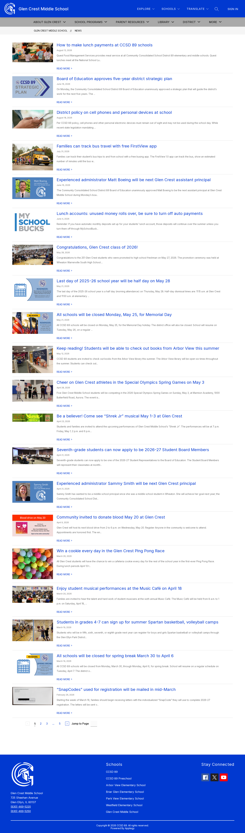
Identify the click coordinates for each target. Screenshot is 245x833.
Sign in (233, 9)
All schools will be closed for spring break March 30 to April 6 (115, 655)
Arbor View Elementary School (126, 785)
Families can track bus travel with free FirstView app (107, 146)
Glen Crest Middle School (50, 30)
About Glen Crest (47, 22)
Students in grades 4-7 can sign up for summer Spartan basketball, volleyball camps (138, 622)
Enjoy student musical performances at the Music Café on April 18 (119, 588)
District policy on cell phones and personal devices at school (114, 112)
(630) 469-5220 (21, 806)
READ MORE (64, 68)
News (78, 30)
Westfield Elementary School (124, 805)
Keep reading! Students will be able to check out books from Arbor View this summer (138, 348)
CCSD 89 (112, 771)
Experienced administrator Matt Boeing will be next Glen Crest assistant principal (134, 179)
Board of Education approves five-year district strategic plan (114, 78)
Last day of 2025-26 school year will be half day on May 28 (113, 280)
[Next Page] (67, 724)
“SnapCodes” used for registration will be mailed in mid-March (116, 689)
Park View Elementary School (125, 798)
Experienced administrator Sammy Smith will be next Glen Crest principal (126, 483)
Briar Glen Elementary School (125, 791)
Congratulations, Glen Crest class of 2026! (97, 247)
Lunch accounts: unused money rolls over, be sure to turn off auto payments (130, 213)
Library (164, 22)
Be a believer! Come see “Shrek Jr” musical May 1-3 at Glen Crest (119, 416)
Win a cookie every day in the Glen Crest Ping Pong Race (110, 550)
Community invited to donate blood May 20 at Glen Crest (111, 517)
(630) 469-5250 (21, 811)
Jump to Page (80, 723)
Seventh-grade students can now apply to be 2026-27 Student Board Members (133, 449)
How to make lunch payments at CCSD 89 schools (104, 45)
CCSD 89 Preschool (119, 778)
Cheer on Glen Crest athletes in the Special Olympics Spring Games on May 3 (130, 382)
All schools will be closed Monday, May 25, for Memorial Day (114, 314)
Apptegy (129, 828)
